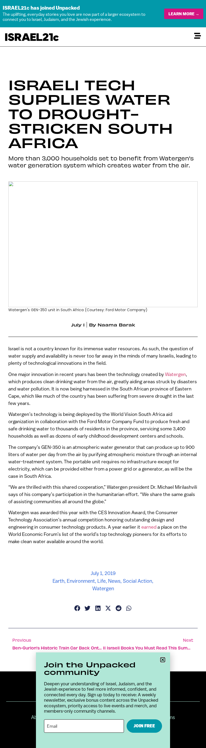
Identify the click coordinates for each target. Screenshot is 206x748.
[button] (163, 660)
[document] (103, 374)
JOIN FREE (144, 725)
